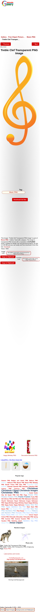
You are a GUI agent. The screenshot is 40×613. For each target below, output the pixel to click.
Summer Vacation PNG (22, 519)
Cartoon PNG (6, 488)
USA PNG (34, 519)
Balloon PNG (33, 480)
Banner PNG (20, 482)
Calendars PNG (33, 486)
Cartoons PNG (19, 488)
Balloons (4, 482)
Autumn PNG (5, 480)
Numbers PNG (11, 511)
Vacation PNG (5, 521)
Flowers (4, 497)
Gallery (4, 37)
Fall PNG (20, 495)
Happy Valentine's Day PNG (16, 507)
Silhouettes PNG (28, 517)
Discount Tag (24, 493)
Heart (28, 507)
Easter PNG (11, 495)
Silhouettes (19, 517)
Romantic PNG (21, 513)
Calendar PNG (17, 486)
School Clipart (33, 515)
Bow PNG (22, 484)
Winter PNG (5, 523)
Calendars (25, 486)
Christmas (32, 488)
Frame (20, 497)
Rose (28, 513)
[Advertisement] (20, 20)
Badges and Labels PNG (19, 480)
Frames (27, 497)
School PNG (5, 517)
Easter (31, 493)
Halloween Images (25, 501)
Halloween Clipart (12, 501)
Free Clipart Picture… (16, 37)
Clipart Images (10, 610)
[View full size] (20, 145)
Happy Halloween (19, 505)
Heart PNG (34, 507)
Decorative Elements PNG (29, 455)
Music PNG (31, 37)
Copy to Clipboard (8, 257)
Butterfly (4, 486)
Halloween (28, 499)
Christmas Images (29, 490)
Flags (25, 495)
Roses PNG (10, 515)
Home (2, 610)
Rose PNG (34, 513)
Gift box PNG (8, 499)
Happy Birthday (9, 503)
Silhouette (12, 517)
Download (7, 247)
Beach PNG (28, 482)
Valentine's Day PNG (30, 521)
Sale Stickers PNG (21, 515)
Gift (2, 499)
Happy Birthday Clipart (21, 503)
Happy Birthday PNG (9, 455)
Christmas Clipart (10, 490)
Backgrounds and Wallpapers (25, 610)
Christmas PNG (10, 492)
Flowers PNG (13, 497)
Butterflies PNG (32, 484)
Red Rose (28, 511)
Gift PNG (15, 499)
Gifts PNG (21, 499)
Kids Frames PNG (15, 509)
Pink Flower (20, 511)
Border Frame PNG (11, 484)
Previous (6, 44)
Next (36, 44)
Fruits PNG (34, 497)
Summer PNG (9, 519)
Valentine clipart (16, 521)
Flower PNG (33, 495)
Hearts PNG (5, 509)
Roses (3, 515)
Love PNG (26, 509)
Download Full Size (20, 199)
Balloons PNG (11, 482)
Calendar (10, 486)
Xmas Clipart (16, 522)
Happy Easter (9, 505)
